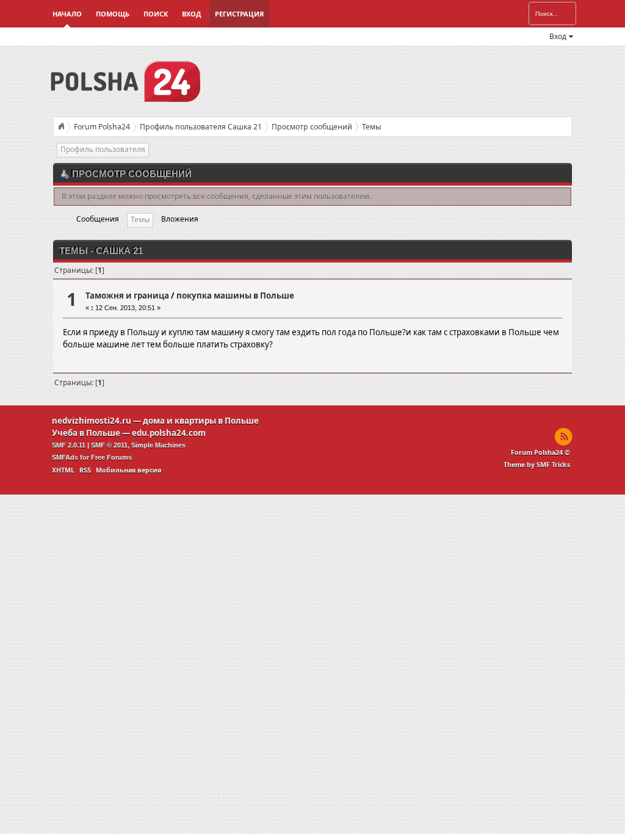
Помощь (112, 13)
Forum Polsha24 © (540, 452)
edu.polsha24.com (169, 432)
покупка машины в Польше (235, 295)
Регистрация (239, 13)
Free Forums (111, 457)
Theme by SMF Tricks (537, 464)
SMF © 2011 (109, 445)
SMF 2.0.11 (68, 445)
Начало (67, 13)
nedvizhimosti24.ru (91, 420)
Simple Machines (158, 445)
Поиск (155, 13)
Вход (191, 13)
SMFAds (65, 457)
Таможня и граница (127, 295)
